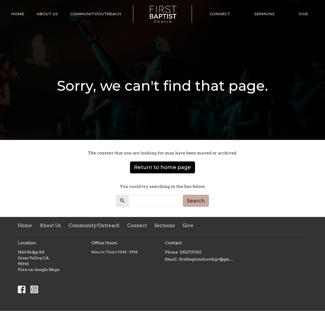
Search (196, 201)
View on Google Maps (38, 269)
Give (303, 13)
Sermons (264, 13)
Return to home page (162, 167)
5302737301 (191, 252)
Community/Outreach (95, 13)
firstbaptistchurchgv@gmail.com (206, 259)
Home (17, 13)
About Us (47, 13)
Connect (220, 13)
